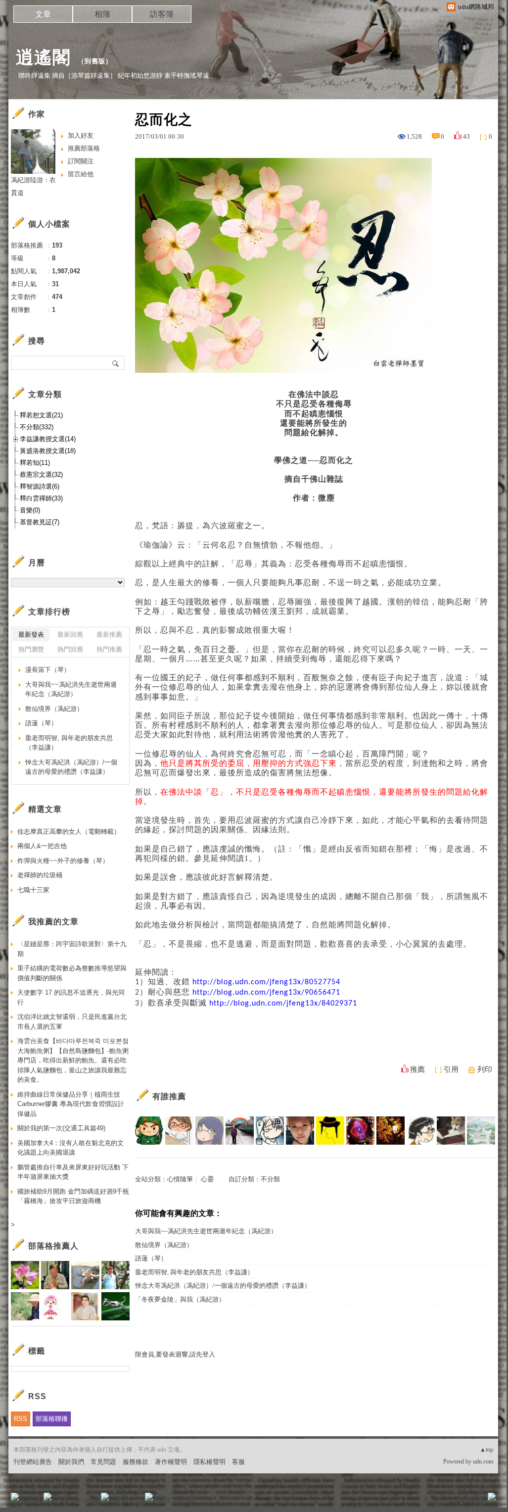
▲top (486, 1449)
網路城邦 (472, 1500)
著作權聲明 (171, 1461)
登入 (429, 1500)
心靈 (207, 1179)
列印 (484, 1069)
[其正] (240, 1130)
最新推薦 (109, 634)
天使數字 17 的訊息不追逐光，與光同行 (71, 997)
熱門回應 (70, 649)
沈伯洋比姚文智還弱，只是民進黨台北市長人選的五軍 (72, 1021)
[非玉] (330, 1130)
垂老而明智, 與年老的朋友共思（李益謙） (194, 1272)
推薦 (417, 1069)
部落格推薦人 (53, 1246)
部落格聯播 (52, 1418)
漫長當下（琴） (47, 669)
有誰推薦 (169, 1096)
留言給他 (80, 174)
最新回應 (70, 634)
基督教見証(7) (39, 522)
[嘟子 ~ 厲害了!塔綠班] (209, 1130)
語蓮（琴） (151, 1258)
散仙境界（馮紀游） (164, 1245)
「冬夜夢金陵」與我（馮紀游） (180, 1299)
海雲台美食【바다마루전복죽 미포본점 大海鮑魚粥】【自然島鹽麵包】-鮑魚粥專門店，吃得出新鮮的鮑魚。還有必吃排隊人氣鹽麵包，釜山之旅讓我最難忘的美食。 (73, 1060)
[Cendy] (179, 1130)
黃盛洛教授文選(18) (48, 450)
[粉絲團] (15, 1497)
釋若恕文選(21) (41, 415)
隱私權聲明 (209, 1461)
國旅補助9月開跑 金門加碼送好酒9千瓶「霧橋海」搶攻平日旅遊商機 (73, 1196)
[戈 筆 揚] (360, 1130)
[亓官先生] (421, 1130)
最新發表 (31, 634)
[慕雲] (390, 1130)
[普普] (481, 1130)
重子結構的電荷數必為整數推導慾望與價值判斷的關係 (72, 973)
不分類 (270, 1179)
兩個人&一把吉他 (42, 846)
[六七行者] (270, 1130)
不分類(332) (36, 427)
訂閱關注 (80, 161)
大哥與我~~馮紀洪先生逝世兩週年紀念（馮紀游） (206, 1231)
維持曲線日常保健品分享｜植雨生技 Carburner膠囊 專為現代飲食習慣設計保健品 (70, 1104)
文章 (43, 14)
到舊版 (95, 61)
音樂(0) (30, 510)
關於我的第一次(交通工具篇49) (61, 1128)
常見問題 (103, 1461)
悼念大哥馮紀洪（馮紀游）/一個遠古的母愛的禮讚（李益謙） (223, 1285)
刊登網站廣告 (32, 1461)
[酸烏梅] (149, 1130)
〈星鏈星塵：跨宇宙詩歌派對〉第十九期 (72, 949)
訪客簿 (162, 14)
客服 (238, 1461)
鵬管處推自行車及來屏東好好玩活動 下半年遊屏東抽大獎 (73, 1172)
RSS (20, 1418)
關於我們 (71, 1461)
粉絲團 (31, 1500)
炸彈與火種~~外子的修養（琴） (63, 860)
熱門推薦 (109, 649)
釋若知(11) (35, 462)
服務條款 (135, 1461)
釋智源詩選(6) (39, 486)
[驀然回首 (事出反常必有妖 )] (451, 1130)
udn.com (483, 1461)
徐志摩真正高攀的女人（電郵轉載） (68, 831)
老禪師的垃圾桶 (39, 875)
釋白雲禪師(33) (41, 498)
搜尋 (116, 363)
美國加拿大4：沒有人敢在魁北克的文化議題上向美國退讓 (70, 1148)
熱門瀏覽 (31, 649)
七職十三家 (33, 890)
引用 (451, 1069)
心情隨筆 (180, 1179)
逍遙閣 (43, 57)
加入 (447, 1500)
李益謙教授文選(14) (48, 439)
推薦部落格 (84, 148)
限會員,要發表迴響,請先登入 (175, 1354)
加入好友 (80, 135)
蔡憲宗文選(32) (41, 474)
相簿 (102, 14)
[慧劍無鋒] (300, 1130)
